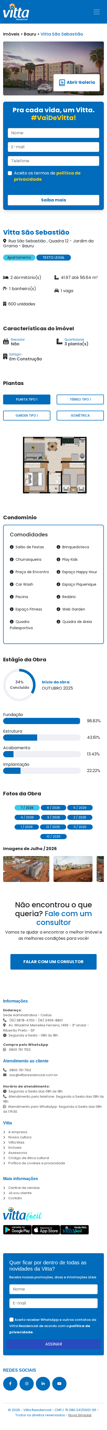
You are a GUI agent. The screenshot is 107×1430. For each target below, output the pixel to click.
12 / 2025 (53, 827)
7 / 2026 (27, 807)
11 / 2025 (79, 827)
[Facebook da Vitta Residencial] (10, 1384)
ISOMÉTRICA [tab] (80, 415)
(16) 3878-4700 (22, 1020)
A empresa (17, 1132)
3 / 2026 (53, 817)
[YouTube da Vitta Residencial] (59, 1384)
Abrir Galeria (80, 82)
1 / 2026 (27, 827)
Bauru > (32, 34)
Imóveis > (13, 34)
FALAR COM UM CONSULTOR (53, 962)
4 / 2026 (27, 817)
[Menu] (96, 12)
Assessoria (17, 1152)
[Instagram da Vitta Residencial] (26, 1384)
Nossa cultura (19, 1137)
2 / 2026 (79, 817)
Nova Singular (80, 1415)
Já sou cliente (20, 1192)
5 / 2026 (79, 807)
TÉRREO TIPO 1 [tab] (80, 399)
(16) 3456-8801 (50, 1020)
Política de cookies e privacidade (36, 1163)
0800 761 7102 (19, 1049)
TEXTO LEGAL (54, 257)
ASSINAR (53, 1344)
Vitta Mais (16, 1142)
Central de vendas (24, 1187)
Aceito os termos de (47, 176)
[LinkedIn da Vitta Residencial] (43, 1384)
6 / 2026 (53, 807)
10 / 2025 (53, 836)
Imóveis (15, 1147)
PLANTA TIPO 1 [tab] (26, 399)
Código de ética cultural (28, 1157)
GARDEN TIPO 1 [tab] (27, 415)
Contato (15, 1198)
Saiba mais (53, 200)
